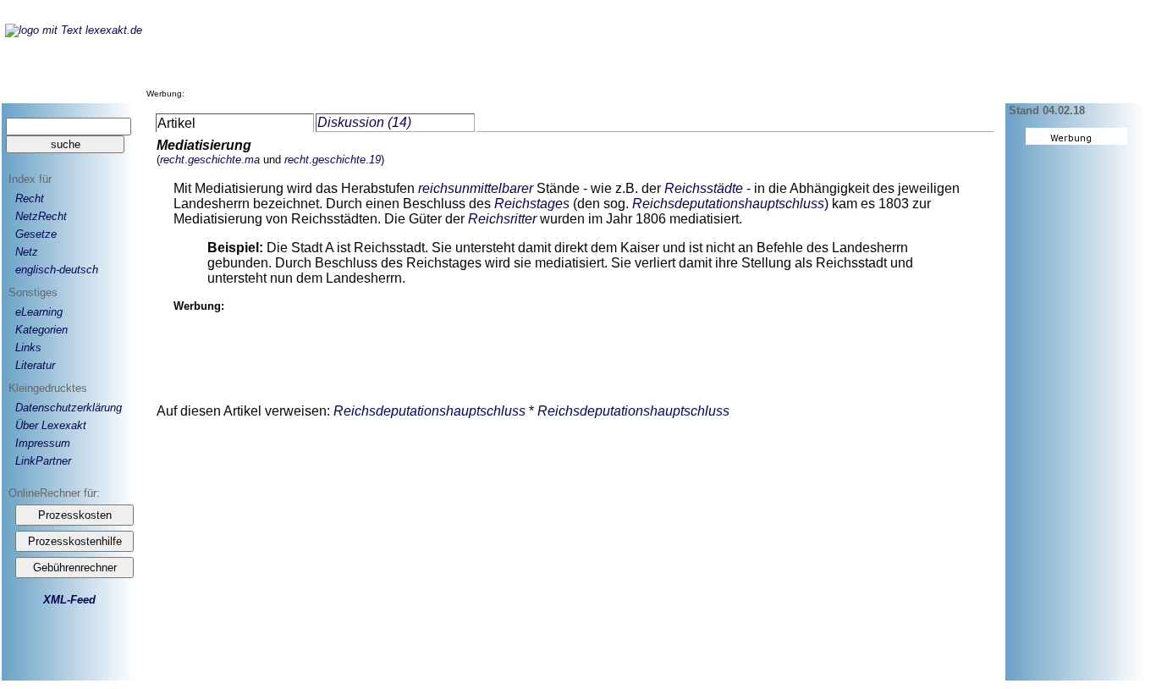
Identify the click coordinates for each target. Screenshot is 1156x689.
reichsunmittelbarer (475, 188)
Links (28, 347)
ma (252, 159)
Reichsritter (502, 219)
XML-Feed (69, 599)
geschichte (214, 159)
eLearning (39, 312)
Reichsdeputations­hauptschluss (431, 411)
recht (172, 159)
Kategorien (41, 329)
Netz (26, 251)
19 (375, 159)
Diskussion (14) (364, 122)
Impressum (42, 443)
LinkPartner (43, 461)
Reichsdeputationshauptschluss (728, 203)
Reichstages (532, 203)
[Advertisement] (497, 58)
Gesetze (36, 234)
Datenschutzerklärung (68, 407)
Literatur (35, 365)
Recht (29, 198)
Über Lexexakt (50, 425)
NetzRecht (41, 216)
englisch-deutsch (56, 269)
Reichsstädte (703, 188)
